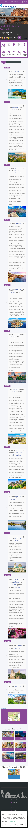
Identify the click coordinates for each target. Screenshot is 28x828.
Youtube (15, 810)
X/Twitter (15, 807)
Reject (6, 824)
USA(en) (24, 2)
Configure (14, 824)
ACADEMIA (25, 1)
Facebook (15, 802)
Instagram (15, 805)
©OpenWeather (3, 708)
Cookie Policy (12, 821)
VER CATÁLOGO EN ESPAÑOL (9, 1)
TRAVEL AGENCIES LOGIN (9, 2)
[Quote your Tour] (19, 37)
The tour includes (18, 62)
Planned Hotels (10, 62)
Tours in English (16, 2)
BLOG (22, 1)
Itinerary (4, 62)
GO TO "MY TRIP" (17, 1)
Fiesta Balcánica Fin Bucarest (9, 27)
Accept (21, 824)
